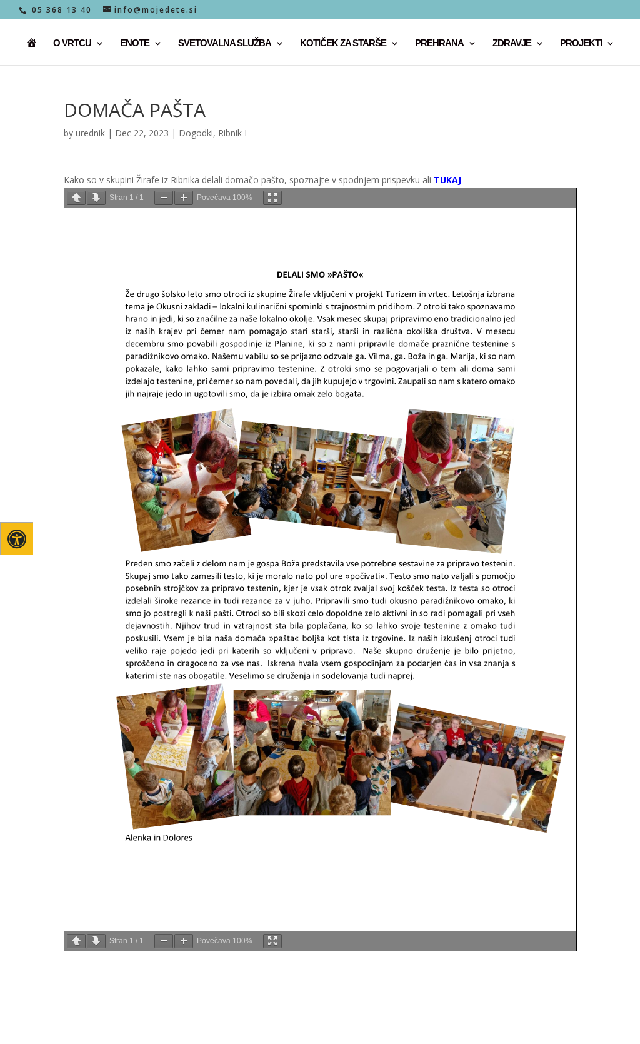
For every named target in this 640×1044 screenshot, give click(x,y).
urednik (90, 133)
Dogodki (196, 133)
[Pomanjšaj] (163, 198)
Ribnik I (232, 133)
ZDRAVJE (511, 43)
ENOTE (134, 43)
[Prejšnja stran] (76, 198)
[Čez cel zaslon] (272, 198)
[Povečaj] (183, 198)
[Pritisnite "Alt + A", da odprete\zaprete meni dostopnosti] (16, 538)
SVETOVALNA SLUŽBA (224, 43)
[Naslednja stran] (96, 198)
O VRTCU (72, 43)
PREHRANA (439, 43)
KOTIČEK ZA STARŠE (343, 43)
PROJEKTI (581, 43)
